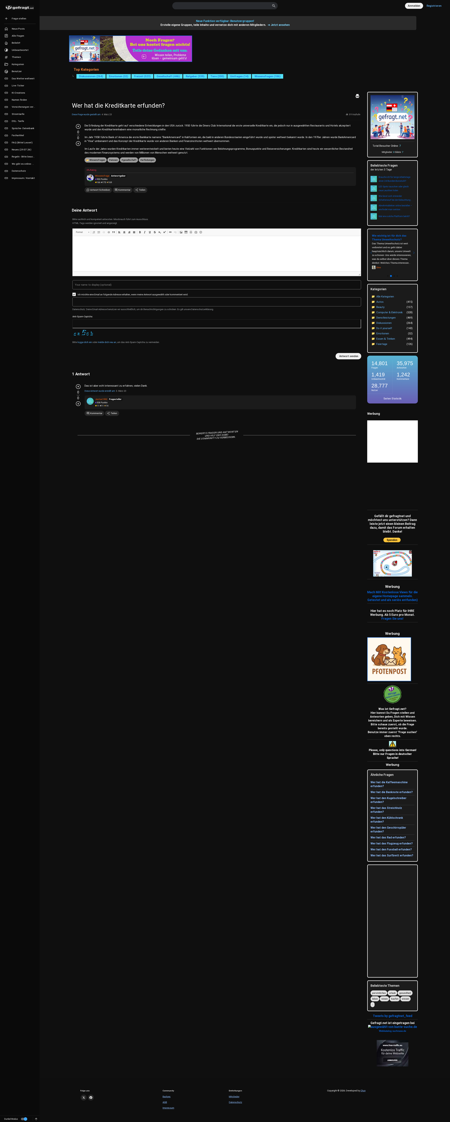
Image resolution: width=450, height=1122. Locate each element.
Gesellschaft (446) (168, 76)
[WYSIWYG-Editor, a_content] (217, 253)
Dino (378, 267)
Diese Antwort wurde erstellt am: (100, 391)
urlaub (392, 993)
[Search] (274, 6)
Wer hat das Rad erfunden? (388, 837)
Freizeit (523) (142, 76)
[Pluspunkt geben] (78, 126)
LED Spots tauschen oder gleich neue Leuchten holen (394, 188)
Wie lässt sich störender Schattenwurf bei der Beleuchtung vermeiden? (394, 198)
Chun (363, 1090)
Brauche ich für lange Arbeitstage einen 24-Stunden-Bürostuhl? (394, 179)
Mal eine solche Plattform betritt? (394, 216)
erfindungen (148, 160)
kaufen (394, 998)
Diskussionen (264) (91, 76)
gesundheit (405, 993)
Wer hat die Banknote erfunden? (392, 792)
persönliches (379, 993)
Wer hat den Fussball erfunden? (391, 849)
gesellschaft (129, 160)
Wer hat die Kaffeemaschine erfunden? (389, 784)
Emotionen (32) (118, 76)
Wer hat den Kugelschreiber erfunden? (388, 800)
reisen (384, 998)
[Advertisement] (389, 485)
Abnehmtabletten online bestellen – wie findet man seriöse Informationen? (395, 207)
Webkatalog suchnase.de (392, 1031)
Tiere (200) (217, 76)
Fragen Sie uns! (392, 618)
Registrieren (434, 5)
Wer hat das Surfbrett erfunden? (392, 855)
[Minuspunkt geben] (78, 143)
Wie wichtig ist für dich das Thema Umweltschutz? (389, 237)
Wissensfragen (97, 160)
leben (375, 998)
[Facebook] (91, 1098)
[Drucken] (357, 96)
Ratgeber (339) (195, 76)
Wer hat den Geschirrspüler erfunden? (388, 829)
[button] (82, 232)
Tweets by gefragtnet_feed (392, 1016)
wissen (114, 160)
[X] (84, 1098)
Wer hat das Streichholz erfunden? (386, 809)
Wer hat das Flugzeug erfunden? (392, 843)
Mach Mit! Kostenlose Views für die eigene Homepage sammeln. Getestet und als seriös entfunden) (392, 596)
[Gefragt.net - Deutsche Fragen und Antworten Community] (20, 7)
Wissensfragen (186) (268, 76)
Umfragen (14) (239, 76)
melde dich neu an (107, 342)
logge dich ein (85, 342)
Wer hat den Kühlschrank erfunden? (387, 819)
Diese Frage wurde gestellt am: (86, 114)
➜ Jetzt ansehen (279, 25)
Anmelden (414, 5)
